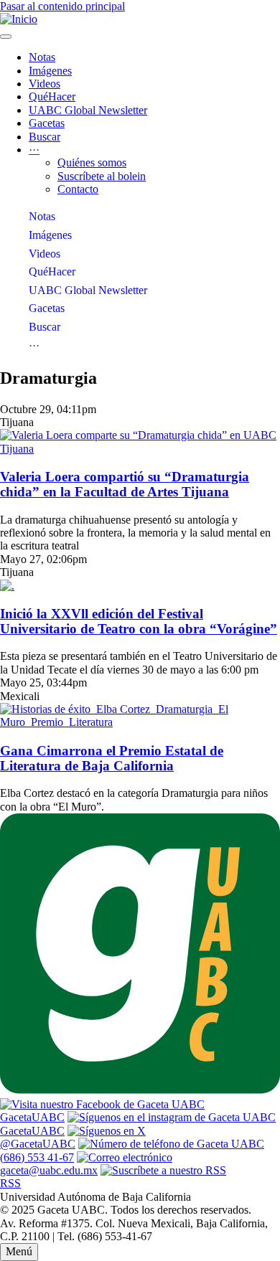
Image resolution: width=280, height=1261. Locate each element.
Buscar (44, 137)
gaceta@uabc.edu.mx (49, 1170)
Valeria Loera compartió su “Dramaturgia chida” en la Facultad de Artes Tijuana (124, 484)
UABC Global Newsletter (88, 110)
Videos (44, 83)
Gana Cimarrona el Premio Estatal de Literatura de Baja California (111, 758)
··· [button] (34, 149)
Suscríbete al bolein (101, 176)
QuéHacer (52, 96)
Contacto (77, 189)
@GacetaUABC (37, 1144)
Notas (42, 57)
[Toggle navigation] (5, 36)
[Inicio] (18, 19)
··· (34, 345)
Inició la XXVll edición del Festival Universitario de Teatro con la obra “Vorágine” (138, 621)
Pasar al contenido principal (62, 6)
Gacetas (47, 123)
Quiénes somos (91, 162)
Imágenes (50, 71)
